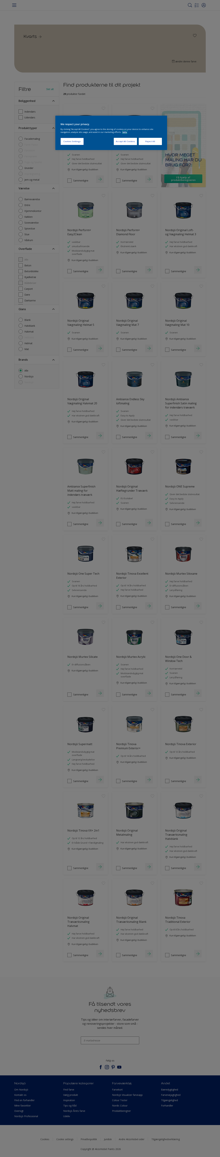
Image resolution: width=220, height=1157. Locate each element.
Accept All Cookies (125, 141)
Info (125, 132)
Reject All (150, 141)
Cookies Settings (72, 141)
